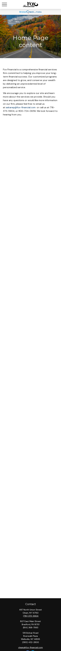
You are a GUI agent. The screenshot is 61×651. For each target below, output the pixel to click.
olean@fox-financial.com (30, 647)
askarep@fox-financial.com (21, 107)
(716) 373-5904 (30, 616)
